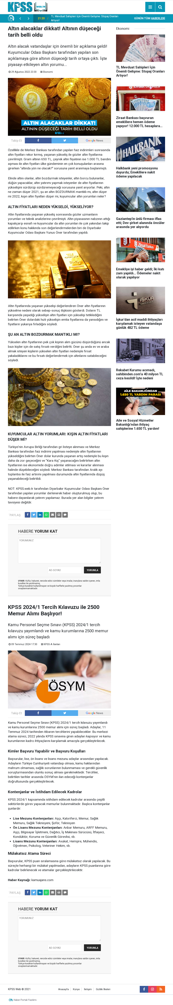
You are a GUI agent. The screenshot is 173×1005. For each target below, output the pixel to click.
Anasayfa (63, 989)
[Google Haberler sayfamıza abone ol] (94, 140)
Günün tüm (149, 18)
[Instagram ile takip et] (152, 989)
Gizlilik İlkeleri (103, 989)
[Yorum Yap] (65, 514)
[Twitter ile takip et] (65, 140)
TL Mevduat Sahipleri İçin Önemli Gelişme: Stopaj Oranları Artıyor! (84, 18)
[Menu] (150, 7)
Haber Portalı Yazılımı (25, 1000)
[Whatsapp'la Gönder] (46, 514)
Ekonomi (48, 71)
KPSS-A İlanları (52, 644)
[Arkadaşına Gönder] (52, 514)
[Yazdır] (58, 514)
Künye (76, 989)
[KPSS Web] (27, 6)
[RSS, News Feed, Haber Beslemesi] (161, 989)
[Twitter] (33, 514)
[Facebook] (27, 514)
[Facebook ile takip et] (38, 140)
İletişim (88, 989)
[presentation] (20, 18)
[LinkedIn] (40, 514)
